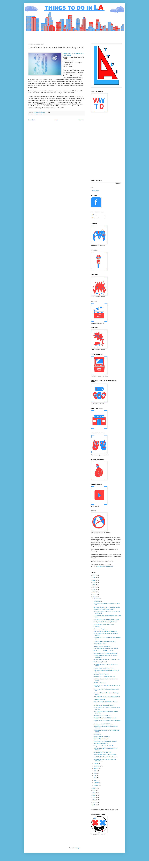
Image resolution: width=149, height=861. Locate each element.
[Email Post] (49, 112)
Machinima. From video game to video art (105, 741)
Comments (96, 218)
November (97, 601)
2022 (94, 585)
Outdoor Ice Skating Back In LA (102, 646)
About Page (95, 190)
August (96, 768)
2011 (94, 800)
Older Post (81, 120)
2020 (94, 589)
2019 (94, 592)
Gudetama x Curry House (101, 629)
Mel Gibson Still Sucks (100, 683)
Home (56, 120)
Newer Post (31, 120)
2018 (94, 594)
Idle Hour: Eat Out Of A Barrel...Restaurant (105, 631)
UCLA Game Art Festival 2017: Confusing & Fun (107, 659)
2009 (94, 804)
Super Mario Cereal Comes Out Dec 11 (104, 609)
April (95, 778)
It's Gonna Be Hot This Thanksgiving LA (104, 641)
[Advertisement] (65, 35)
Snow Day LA (97, 626)
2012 (94, 797)
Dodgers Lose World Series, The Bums (104, 746)
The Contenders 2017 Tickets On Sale (104, 651)
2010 (94, 802)
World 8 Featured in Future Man (102, 752)
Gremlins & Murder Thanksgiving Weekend (105, 653)
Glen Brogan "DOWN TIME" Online (103, 724)
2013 (94, 795)
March (96, 780)
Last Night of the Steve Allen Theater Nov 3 (105, 757)
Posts (94, 215)
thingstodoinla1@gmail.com (105, 566)
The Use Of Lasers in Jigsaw (101, 739)
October (96, 763)
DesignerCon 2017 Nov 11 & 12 (102, 715)
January (96, 785)
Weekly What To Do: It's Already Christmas (105, 622)
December (97, 599)
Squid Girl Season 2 (99, 699)
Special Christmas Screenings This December (106, 619)
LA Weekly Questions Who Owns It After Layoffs (107, 607)
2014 (94, 793)
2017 (94, 597)
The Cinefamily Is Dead (100, 662)
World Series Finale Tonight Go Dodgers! (105, 754)
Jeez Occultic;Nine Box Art (101, 743)
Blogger (78, 848)
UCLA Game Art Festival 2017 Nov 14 (104, 705)
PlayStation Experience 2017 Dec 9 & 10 (105, 718)
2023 (94, 582)
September (97, 766)
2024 (94, 580)
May (95, 775)
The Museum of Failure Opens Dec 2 (104, 624)
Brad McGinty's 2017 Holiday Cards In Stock (106, 648)
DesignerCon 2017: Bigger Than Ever (104, 676)
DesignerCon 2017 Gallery (101, 674)
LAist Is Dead (97, 734)
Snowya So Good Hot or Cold (102, 736)
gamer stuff (41, 114)
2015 (94, 790)
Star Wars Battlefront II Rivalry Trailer (104, 668)
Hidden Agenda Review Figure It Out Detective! (107, 697)
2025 (94, 577)
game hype (35, 114)
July (95, 771)
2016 (94, 788)
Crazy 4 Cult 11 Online (100, 644)
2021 (94, 587)
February (96, 782)
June (95, 773)
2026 (94, 575)
